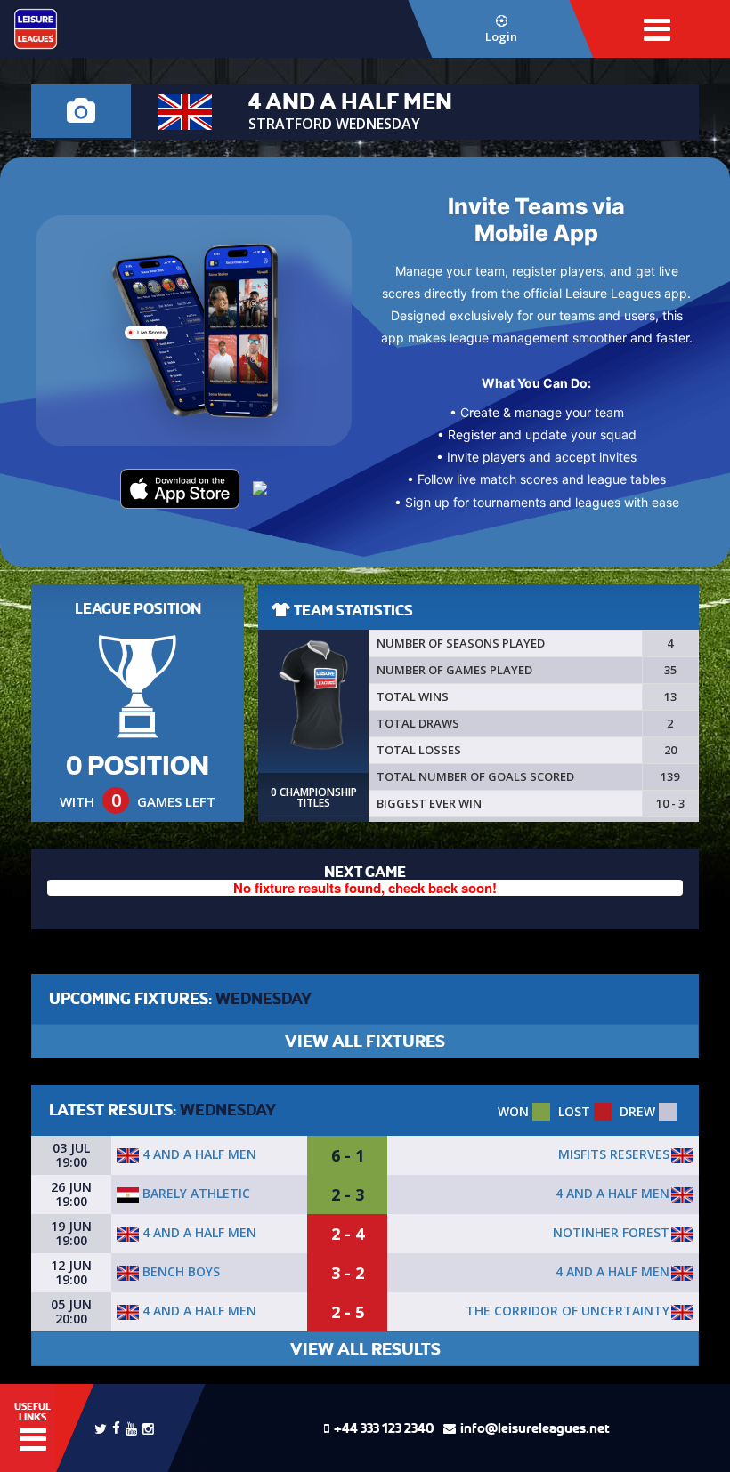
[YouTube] (131, 1427)
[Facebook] (116, 1426)
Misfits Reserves (613, 1154)
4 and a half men (197, 1154)
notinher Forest (611, 1232)
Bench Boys (179, 1271)
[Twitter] (100, 1427)
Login (501, 36)
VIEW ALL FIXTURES (365, 1041)
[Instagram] (148, 1427)
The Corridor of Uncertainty (567, 1310)
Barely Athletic (194, 1193)
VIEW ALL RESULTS (365, 1348)
